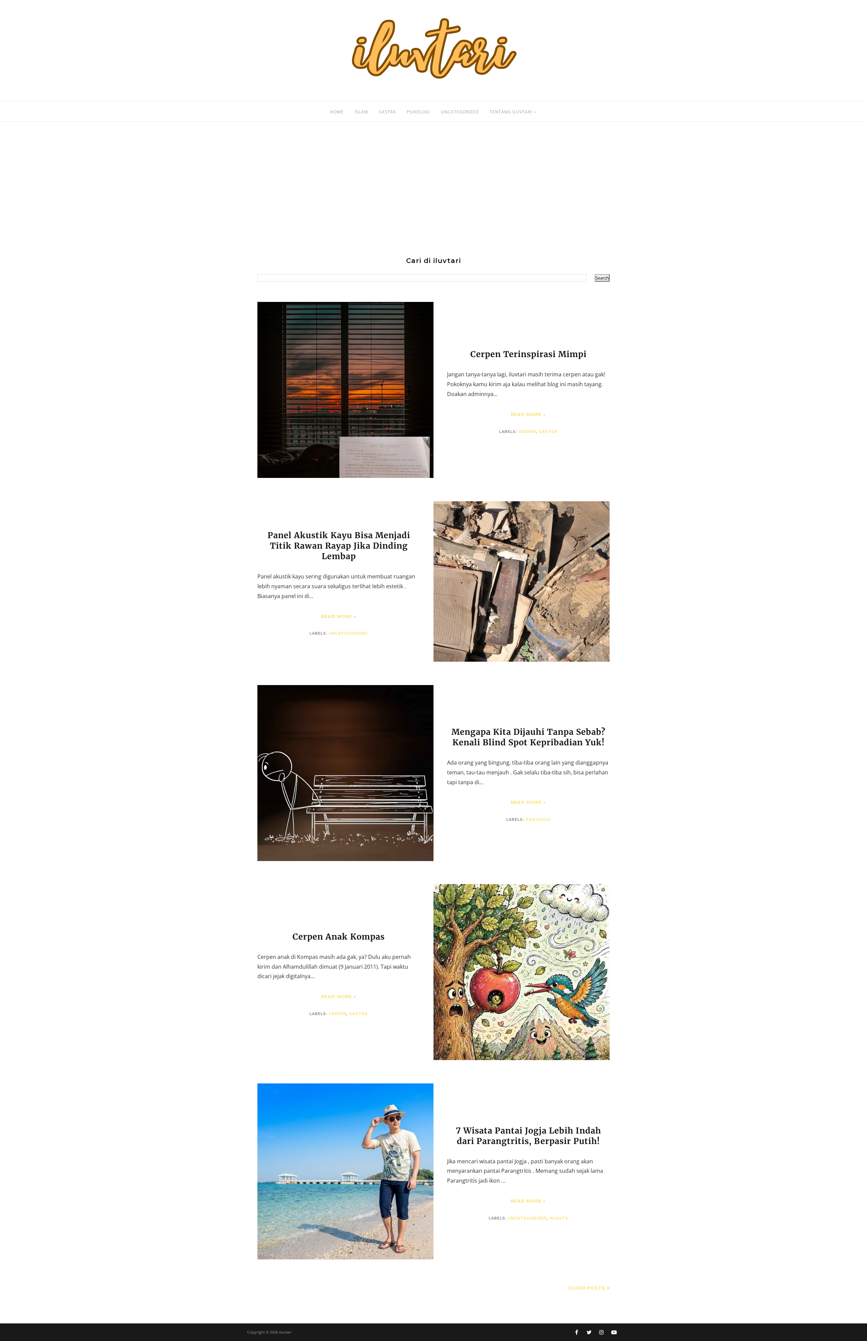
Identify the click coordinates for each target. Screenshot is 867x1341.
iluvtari (285, 1332)
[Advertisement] (433, 189)
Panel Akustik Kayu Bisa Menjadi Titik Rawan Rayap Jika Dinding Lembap (339, 546)
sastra (548, 431)
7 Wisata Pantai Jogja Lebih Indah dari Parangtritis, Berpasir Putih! (528, 1135)
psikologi (538, 819)
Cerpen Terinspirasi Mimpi (528, 354)
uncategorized (348, 633)
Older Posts (586, 1288)
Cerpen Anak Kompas (339, 936)
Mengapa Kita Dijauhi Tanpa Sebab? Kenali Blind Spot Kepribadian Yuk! (528, 737)
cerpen (527, 431)
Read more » (528, 414)
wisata (559, 1218)
